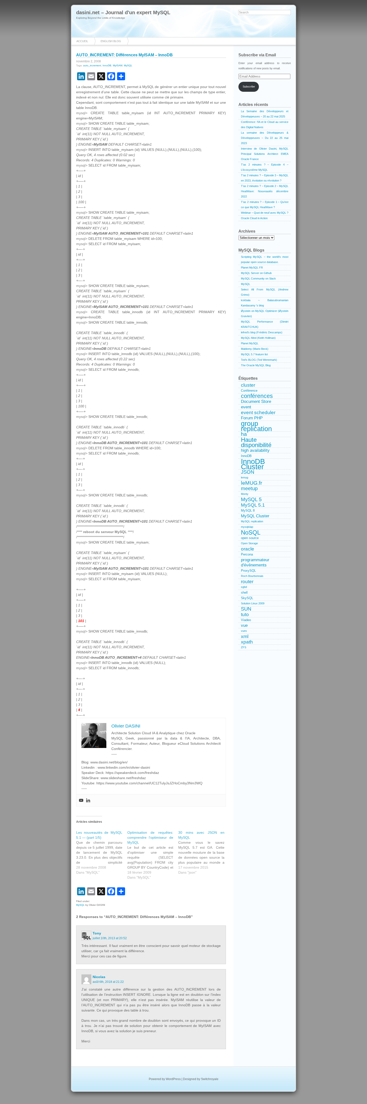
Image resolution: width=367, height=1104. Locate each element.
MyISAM (117, 65)
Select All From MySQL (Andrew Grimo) (264, 292)
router (247, 581)
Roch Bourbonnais (252, 575)
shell (244, 592)
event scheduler (258, 412)
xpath (247, 641)
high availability (255, 450)
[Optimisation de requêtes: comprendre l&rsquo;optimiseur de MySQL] (153, 855)
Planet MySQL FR (252, 267)
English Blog (111, 41)
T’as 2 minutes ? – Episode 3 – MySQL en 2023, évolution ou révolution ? (264, 178)
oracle (247, 549)
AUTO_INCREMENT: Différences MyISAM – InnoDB (124, 55)
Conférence (249, 390)
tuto (245, 614)
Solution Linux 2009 (252, 603)
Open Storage (249, 543)
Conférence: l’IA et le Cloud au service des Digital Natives (264, 124)
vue (244, 625)
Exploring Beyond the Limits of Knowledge (100, 17)
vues (244, 630)
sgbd (244, 586)
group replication (256, 426)
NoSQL (250, 532)
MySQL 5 (251, 499)
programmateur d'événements (255, 562)
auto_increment (92, 65)
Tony (97, 933)
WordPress (173, 1079)
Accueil (82, 41)
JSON (247, 472)
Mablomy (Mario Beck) (254, 348)
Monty (244, 493)
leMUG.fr (251, 483)
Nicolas (99, 977)
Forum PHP (252, 417)
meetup (249, 488)
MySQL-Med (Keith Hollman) (258, 337)
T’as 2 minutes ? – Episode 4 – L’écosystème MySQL (264, 167)
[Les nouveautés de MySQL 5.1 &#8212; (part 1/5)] (101, 852)
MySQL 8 (248, 510)
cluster (248, 385)
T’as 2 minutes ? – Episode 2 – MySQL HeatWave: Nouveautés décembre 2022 (264, 191)
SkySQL (247, 598)
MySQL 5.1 (253, 505)
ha (244, 434)
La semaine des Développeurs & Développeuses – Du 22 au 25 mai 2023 (264, 138)
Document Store (256, 401)
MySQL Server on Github (256, 273)
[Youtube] (81, 800)
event (246, 406)
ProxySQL (248, 570)
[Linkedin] (88, 800)
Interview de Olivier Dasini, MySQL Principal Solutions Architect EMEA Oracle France (264, 154)
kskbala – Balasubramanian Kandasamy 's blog (264, 303)
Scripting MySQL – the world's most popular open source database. (264, 259)
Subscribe (249, 86)
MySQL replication (252, 521)
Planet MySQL (249, 343)
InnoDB (107, 65)
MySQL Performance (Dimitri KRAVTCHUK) (264, 324)
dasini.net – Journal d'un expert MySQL (123, 12)
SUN (246, 609)
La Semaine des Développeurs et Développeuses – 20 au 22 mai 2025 (264, 114)
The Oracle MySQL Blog (256, 365)
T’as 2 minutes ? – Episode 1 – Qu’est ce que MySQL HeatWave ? (264, 204)
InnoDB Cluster (253, 464)
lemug (244, 477)
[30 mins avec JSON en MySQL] (203, 852)
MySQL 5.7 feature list (254, 354)
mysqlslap (247, 526)
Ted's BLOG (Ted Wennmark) (259, 359)
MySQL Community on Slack (258, 278)
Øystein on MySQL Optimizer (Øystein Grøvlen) (264, 313)
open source (250, 538)
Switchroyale (209, 1079)
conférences (257, 396)
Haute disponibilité (256, 442)
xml (244, 636)
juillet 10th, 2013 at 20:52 (110, 938)
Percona (247, 554)
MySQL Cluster (255, 515)
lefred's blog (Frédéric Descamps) (261, 332)
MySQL (128, 65)
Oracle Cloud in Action (254, 218)
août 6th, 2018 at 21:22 (108, 982)
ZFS (243, 647)
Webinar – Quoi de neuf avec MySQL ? (264, 212)
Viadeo (246, 620)
